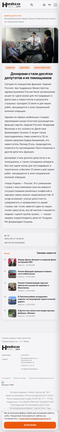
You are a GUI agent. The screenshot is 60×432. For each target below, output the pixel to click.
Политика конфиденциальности (41, 378)
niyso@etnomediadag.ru (29, 369)
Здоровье (24, 68)
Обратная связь (20, 378)
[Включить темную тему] (38, 5)
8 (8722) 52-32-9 (27, 366)
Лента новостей (42, 68)
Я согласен (30, 425)
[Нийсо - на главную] (13, 5)
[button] (55, 5)
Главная (5, 359)
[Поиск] (31, 5)
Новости (10, 68)
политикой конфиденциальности (35, 418)
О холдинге (6, 378)
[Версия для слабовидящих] (44, 5)
